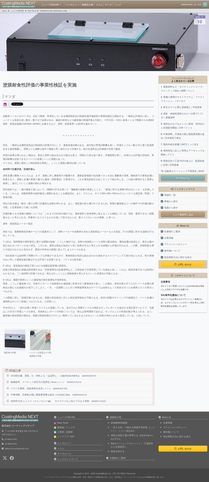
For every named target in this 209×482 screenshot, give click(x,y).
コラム (99, 4)
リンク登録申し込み (183, 214)
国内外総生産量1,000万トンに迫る (181, 144)
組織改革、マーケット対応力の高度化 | (45, 381)
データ (108, 4)
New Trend (32, 10)
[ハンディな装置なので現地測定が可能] (40, 340)
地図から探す (171, 207)
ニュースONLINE (17, 10)
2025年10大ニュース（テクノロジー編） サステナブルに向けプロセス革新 (58, 401)
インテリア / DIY (65, 436)
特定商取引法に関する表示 (178, 257)
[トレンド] (5, 103)
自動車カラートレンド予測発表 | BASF (184, 171)
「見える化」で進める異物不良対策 (133, 429)
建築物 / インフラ (66, 427)
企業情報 (168, 237)
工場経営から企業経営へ (132, 445)
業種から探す (171, 201)
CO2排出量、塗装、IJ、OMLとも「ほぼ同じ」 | (53, 375)
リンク (117, 4)
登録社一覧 (170, 194)
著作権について (172, 250)
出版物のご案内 (172, 231)
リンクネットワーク (67, 458)
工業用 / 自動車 (65, 431)
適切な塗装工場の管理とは (132, 437)
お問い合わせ (185, 264)
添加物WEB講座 (119, 422)
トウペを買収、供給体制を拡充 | (38, 388)
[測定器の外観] (15, 340)
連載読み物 (87, 4)
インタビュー (72, 4)
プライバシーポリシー (175, 244)
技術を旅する (118, 451)
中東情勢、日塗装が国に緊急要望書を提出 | (48, 394)
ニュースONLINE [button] (50, 4)
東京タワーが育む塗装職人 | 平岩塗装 (182, 107)
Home (4, 10)
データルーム (183, 178)
